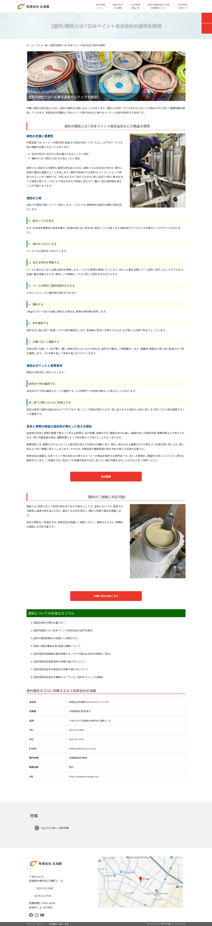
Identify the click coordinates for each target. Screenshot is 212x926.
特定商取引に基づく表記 (58, 924)
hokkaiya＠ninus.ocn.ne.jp (82, 748)
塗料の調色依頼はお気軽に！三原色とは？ (56, 638)
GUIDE (182, 5)
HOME (101, 5)
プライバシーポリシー (35, 924)
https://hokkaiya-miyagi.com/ (84, 776)
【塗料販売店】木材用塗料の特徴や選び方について (60, 669)
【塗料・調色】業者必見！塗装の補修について (56, 646)
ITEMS (135, 5)
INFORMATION (159, 5)
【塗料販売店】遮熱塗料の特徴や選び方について (59, 661)
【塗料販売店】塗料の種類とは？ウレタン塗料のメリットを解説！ (68, 677)
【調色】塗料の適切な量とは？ (49, 622)
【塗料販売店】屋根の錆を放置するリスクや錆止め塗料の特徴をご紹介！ (72, 654)
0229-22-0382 (76, 730)
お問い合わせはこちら (106, 596)
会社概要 (106, 476)
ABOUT (118, 5)
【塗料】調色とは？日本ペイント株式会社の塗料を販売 (62, 630)
